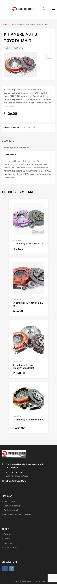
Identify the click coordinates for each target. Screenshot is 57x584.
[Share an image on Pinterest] (34, 127)
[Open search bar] (43, 8)
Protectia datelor (12, 510)
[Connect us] (5, 568)
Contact (8, 534)
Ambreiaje (17, 240)
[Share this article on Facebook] (24, 127)
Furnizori (8, 543)
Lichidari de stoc (11, 547)
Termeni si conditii (12, 506)
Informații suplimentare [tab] (15, 147)
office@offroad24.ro (16, 481)
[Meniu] (53, 9)
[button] (49, 56)
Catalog (21, 24)
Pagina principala (9, 24)
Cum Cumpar (10, 501)
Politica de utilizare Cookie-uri (17, 514)
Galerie (7, 538)
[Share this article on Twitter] (29, 127)
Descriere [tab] (8, 141)
